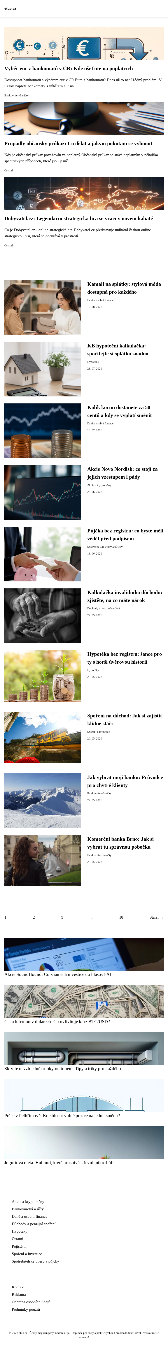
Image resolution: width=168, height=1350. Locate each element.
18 (121, 917)
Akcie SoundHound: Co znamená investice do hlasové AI (57, 974)
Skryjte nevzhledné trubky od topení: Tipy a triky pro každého (62, 1068)
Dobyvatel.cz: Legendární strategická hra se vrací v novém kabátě (78, 218)
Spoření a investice (98, 731)
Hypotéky (93, 361)
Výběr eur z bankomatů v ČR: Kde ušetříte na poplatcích (68, 68)
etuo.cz (10, 8)
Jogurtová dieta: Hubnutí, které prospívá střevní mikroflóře (59, 1162)
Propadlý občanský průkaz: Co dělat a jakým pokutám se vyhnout (78, 143)
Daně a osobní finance (100, 300)
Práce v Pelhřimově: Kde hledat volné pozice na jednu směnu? (62, 1115)
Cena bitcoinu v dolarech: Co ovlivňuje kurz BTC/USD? (57, 1021)
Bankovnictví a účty (16, 95)
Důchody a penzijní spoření (103, 608)
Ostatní (8, 170)
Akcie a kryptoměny (99, 485)
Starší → (157, 917)
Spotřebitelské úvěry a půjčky (105, 546)
